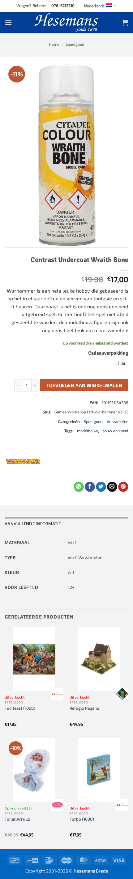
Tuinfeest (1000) (20, 708)
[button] (8, 22)
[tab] (66, 524)
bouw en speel (115, 430)
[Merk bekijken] (57, 694)
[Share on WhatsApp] (79, 487)
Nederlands (94, 5)
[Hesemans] (67, 22)
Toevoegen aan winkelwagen (84, 385)
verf (72, 557)
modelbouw (87, 430)
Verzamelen (117, 421)
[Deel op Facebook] (90, 487)
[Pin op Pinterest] (123, 487)
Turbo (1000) (82, 819)
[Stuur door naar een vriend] (112, 487)
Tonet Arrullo (17, 819)
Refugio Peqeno (84, 708)
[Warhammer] (23, 463)
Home (54, 44)
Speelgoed (75, 44)
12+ (71, 587)
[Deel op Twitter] (101, 487)
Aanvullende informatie (33, 523)
